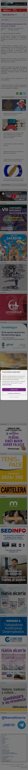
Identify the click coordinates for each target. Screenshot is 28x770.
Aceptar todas (14, 389)
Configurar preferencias (14, 393)
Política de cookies (6, 384)
